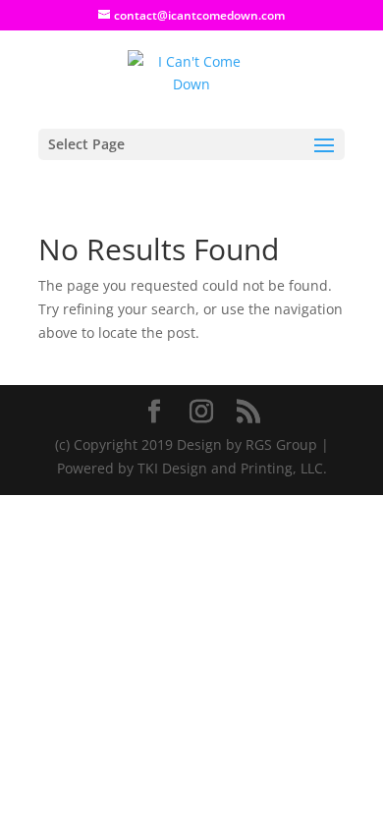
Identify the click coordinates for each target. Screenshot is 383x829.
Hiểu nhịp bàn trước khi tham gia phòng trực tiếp (162, 816)
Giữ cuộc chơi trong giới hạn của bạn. (123, 793)
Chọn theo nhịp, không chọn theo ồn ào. (132, 770)
